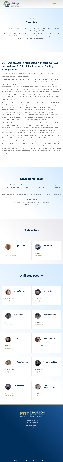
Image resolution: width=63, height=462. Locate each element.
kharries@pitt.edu (39, 301)
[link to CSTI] (32, 414)
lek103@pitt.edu (39, 324)
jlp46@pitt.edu (9, 372)
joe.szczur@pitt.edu (33, 204)
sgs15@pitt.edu (9, 395)
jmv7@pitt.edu (38, 395)
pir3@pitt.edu (38, 372)
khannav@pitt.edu (10, 324)
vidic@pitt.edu (38, 255)
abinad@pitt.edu (9, 301)
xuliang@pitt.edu (9, 348)
